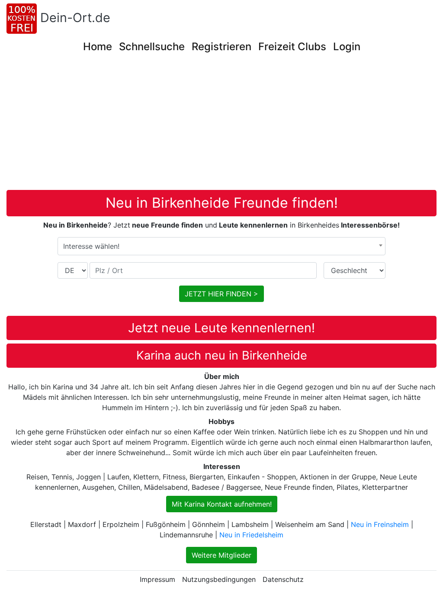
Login (346, 46)
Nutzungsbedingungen (219, 579)
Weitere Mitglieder (221, 555)
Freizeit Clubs (292, 46)
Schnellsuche (152, 46)
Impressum (157, 579)
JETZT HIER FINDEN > (221, 293)
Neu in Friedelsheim (251, 534)
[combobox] (221, 246)
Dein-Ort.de (75, 17)
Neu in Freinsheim (380, 524)
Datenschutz (283, 579)
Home (97, 46)
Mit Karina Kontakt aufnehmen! (222, 504)
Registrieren (221, 46)
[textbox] (221, 246)
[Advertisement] (221, 125)
